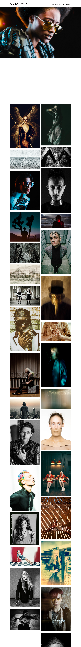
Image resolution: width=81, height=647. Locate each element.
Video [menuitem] (60, 4)
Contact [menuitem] (68, 4)
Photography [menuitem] (55, 4)
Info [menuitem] (64, 4)
